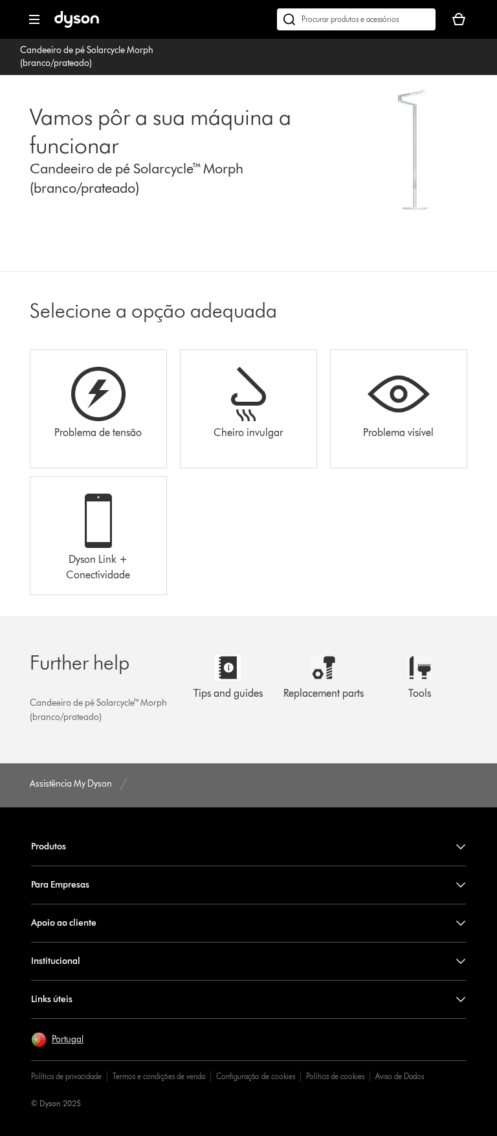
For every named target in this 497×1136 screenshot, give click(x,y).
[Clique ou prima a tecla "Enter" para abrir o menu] (34, 19)
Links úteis (51, 999)
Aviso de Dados (399, 1076)
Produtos (48, 846)
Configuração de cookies (255, 1076)
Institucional (55, 961)
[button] (57, 1039)
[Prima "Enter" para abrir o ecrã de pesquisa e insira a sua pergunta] (356, 19)
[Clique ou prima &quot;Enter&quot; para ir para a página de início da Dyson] (76, 24)
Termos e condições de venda (159, 1076)
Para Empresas (60, 884)
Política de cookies (335, 1076)
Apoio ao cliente (63, 922)
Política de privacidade (66, 1076)
